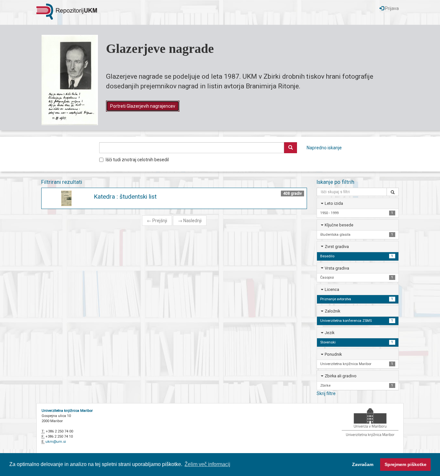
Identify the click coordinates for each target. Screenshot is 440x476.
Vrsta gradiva (337, 268)
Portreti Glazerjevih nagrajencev (142, 106)
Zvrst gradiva (337, 246)
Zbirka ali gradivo (341, 375)
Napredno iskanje (324, 147)
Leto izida (334, 203)
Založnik (332, 311)
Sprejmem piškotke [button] (405, 464)
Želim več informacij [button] (207, 464)
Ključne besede (339, 225)
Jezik (329, 332)
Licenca (332, 289)
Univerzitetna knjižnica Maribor (67, 411)
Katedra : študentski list (125, 196)
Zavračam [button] (362, 464)
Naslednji (190, 220)
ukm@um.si (55, 442)
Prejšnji (157, 220)
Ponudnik (333, 354)
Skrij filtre (326, 393)
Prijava (391, 8)
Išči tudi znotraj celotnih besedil (137, 159)
